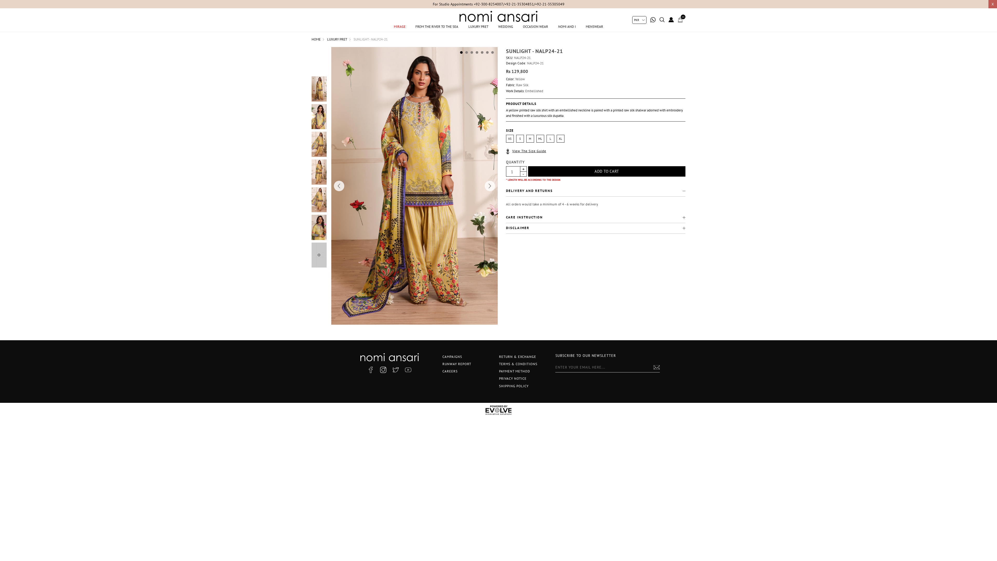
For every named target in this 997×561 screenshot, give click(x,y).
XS (509, 139)
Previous (339, 186)
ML (540, 139)
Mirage (400, 26)
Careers (450, 371)
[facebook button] (371, 369)
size (510, 130)
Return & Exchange (517, 357)
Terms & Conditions (518, 364)
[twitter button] (396, 369)
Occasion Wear (535, 26)
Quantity (515, 162)
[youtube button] (408, 369)
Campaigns (452, 357)
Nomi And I (567, 26)
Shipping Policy (514, 386)
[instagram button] (383, 369)
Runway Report (456, 364)
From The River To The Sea (436, 26)
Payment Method (514, 371)
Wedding (505, 26)
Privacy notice (513, 378)
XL (560, 139)
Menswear (594, 26)
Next (490, 186)
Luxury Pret (478, 26)
